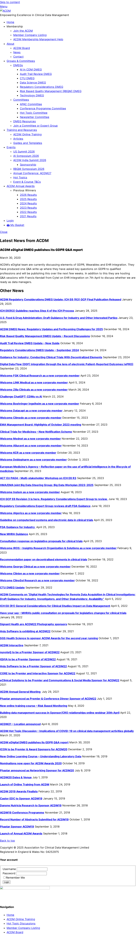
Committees (21, 99)
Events (11, 147)
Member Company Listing (30, 35)
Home (10, 22)
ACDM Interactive (11, 645)
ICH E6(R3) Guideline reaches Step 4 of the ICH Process (37, 310)
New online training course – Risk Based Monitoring (33, 705)
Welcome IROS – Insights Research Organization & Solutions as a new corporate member (58, 548)
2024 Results (28, 203)
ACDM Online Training (27, 134)
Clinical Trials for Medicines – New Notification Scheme (36, 431)
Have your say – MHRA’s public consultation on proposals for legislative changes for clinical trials (63, 613)
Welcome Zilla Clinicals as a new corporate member (34, 389)
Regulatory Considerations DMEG (41, 86)
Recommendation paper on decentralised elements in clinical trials (43, 559)
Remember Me (15, 877)
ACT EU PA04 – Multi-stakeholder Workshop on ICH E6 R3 (38, 478)
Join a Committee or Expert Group (35, 125)
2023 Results (28, 207)
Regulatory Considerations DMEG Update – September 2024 (39, 350)
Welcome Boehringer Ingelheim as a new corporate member (39, 403)
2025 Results (28, 199)
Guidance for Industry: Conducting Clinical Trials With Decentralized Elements (51, 357)
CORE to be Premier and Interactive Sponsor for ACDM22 (37, 673)
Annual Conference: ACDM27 (32, 173)
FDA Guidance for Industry (17, 527)
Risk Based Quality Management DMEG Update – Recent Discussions (45, 336)
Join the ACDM (23, 30)
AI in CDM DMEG (31, 69)
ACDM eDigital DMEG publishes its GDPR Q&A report (34, 742)
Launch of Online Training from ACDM (24, 784)
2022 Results (28, 212)
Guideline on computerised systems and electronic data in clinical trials (46, 520)
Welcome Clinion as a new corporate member (30, 573)
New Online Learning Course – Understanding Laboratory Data (40, 756)
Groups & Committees (21, 61)
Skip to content (10, 2)
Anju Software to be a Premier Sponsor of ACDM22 (33, 666)
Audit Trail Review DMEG (36, 74)
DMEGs (18, 65)
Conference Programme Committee (43, 108)
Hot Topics (20, 177)
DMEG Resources (24, 121)
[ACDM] (5, 10)
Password (9, 873)
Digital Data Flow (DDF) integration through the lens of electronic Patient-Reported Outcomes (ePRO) (66, 364)
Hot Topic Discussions (21, 923)
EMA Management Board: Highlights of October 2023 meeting (40, 424)
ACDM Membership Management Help (38, 39)
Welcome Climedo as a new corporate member (31, 417)
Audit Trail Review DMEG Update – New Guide (30, 343)
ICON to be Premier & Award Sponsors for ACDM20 (33, 749)
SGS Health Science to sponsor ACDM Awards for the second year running (49, 638)
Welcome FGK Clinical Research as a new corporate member (40, 375)
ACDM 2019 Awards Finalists (19, 791)
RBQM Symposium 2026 (28, 169)
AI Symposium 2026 (26, 155)
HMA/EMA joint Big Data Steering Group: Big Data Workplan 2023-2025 (47, 485)
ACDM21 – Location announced (20, 724)
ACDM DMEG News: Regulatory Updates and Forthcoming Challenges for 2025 (51, 329)
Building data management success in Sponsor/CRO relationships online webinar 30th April (59, 712)
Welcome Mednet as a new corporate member (30, 438)
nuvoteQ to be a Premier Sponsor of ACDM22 (30, 652)
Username (10, 869)
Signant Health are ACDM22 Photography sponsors (33, 624)
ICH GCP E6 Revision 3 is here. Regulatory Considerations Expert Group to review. (54, 499)
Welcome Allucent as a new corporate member (31, 445)
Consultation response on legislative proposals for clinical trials (41, 541)
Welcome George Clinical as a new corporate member (35, 566)
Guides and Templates (27, 143)
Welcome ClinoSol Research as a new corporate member (37, 580)
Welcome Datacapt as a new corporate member (31, 410)
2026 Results (28, 194)
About (10, 43)
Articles (18, 138)
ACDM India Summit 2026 (29, 160)
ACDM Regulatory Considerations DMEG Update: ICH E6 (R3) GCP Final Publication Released (60, 299)
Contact (18, 56)
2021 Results (28, 216)
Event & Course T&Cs (27, 181)
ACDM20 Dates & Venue (16, 777)
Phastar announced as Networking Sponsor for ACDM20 (37, 770)
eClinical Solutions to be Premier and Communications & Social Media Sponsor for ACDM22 (59, 680)
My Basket (17, 225)
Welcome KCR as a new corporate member (28, 452)
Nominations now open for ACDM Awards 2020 (31, 763)
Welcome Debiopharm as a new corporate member (33, 459)
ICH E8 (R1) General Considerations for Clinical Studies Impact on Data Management (55, 605)
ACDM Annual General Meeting (20, 691)
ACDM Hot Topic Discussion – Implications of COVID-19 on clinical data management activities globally (67, 731)
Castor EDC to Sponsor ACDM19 (21, 798)
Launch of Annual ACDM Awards (21, 833)
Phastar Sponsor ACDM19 (17, 826)
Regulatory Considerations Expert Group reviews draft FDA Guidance (45, 506)
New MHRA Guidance (14, 534)
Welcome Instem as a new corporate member (30, 492)
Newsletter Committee (34, 117)
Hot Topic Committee (33, 112)
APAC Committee (31, 104)
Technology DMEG (32, 95)
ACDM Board (21, 48)
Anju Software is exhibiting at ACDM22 (25, 631)
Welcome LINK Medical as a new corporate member (34, 382)
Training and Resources (22, 130)
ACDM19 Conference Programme (22, 812)
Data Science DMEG (33, 82)
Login (10, 220)
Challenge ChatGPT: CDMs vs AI (21, 396)
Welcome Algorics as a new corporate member (31, 513)
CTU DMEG (27, 78)
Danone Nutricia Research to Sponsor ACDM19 (31, 805)
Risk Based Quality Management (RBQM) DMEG (50, 91)
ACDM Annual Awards (21, 186)
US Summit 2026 (24, 151)
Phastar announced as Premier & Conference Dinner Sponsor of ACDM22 (48, 698)
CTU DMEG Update (12, 587)
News (17, 52)
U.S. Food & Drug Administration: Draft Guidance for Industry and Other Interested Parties (58, 317)
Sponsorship (28, 164)
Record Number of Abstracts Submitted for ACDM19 (34, 819)
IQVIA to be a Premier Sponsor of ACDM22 (28, 659)
